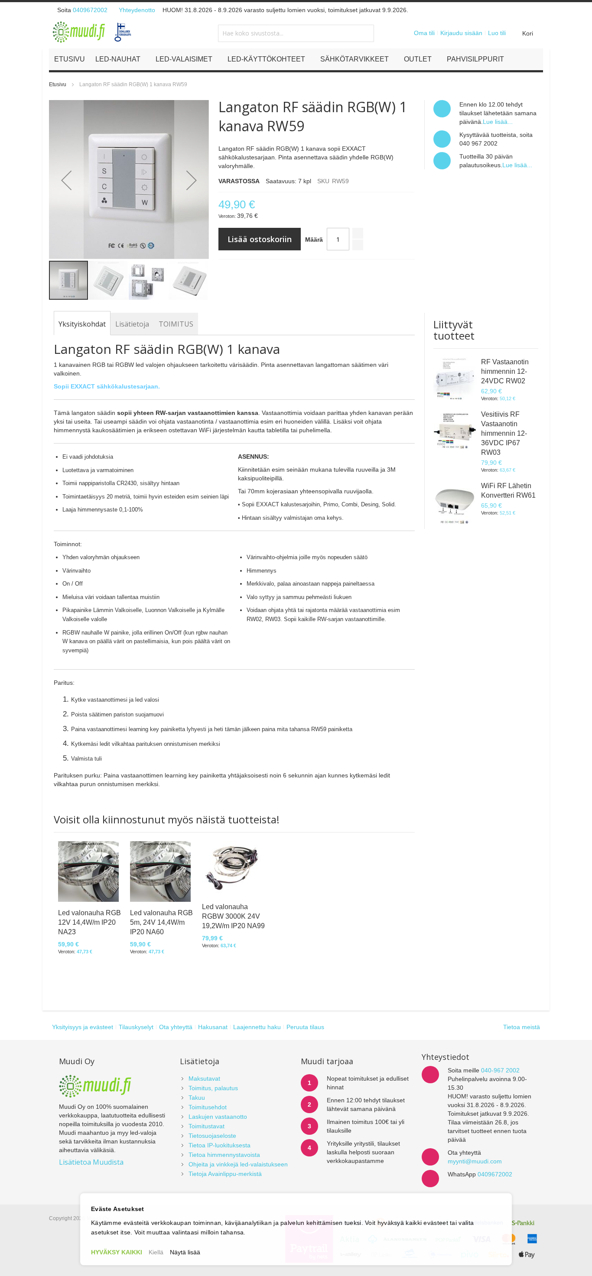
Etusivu (57, 84)
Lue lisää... (498, 121)
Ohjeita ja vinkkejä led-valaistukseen (238, 1164)
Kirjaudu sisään (461, 32)
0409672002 (90, 9)
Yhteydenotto (137, 9)
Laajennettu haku (257, 1026)
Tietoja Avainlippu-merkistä (225, 1173)
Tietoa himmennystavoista (224, 1154)
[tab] (82, 324)
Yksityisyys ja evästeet (82, 1026)
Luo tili (497, 32)
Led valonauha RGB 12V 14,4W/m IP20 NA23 (89, 922)
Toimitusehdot (208, 1107)
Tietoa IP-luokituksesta (219, 1145)
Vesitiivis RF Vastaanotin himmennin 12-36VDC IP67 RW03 (504, 433)
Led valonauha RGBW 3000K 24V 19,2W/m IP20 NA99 (233, 916)
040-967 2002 (500, 1070)
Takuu (197, 1097)
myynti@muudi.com (475, 1161)
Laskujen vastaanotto (218, 1116)
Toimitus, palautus (213, 1088)
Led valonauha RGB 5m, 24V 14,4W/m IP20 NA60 (161, 922)
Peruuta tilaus (305, 1026)
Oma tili (424, 32)
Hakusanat (213, 1026)
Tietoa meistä (521, 1026)
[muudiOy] (92, 32)
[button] (66, 180)
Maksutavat (204, 1078)
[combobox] (296, 33)
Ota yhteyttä (175, 1026)
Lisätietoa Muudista (91, 1162)
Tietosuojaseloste (212, 1135)
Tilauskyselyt (136, 1026)
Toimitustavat (206, 1126)
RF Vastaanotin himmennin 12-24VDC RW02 (505, 371)
